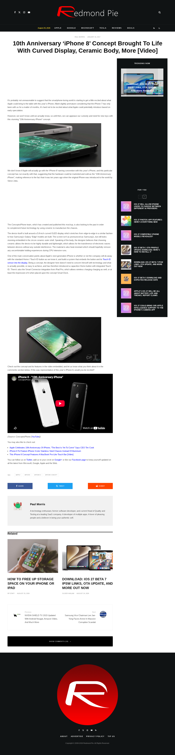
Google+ (58, 460)
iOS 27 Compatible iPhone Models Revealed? (146, 235)
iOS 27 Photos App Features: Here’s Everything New (148, 221)
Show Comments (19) (58, 641)
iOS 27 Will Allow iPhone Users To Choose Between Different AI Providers (147, 206)
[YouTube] (29, 12)
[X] (19, 12)
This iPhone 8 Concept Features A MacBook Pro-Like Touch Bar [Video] (41, 454)
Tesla (103, 28)
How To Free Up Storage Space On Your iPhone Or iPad (31, 583)
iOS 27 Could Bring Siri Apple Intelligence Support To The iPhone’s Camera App (148, 308)
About (64, 736)
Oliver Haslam (68, 593)
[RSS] (154, 28)
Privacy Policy (95, 736)
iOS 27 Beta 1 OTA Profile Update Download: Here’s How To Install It (147, 250)
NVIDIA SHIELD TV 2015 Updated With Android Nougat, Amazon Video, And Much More (41, 617)
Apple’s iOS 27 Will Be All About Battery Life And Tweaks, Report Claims (147, 293)
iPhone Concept (51, 475)
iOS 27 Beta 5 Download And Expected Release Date (147, 279)
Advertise (77, 736)
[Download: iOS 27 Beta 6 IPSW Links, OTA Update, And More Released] (142, 82)
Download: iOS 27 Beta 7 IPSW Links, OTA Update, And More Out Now (87, 583)
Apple (58, 28)
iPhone (27, 475)
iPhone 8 (38, 475)
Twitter (29, 460)
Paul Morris (80, 37)
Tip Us (111, 736)
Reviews (117, 28)
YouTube (35, 436)
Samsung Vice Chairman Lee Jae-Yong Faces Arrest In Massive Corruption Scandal (80, 617)
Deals (131, 28)
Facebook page (79, 460)
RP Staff (11, 593)
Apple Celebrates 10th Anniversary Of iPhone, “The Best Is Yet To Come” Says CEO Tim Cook (52, 447)
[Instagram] (24, 12)
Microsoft (87, 28)
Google (71, 28)
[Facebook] (15, 12)
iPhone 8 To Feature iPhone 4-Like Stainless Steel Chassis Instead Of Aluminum (45, 451)
